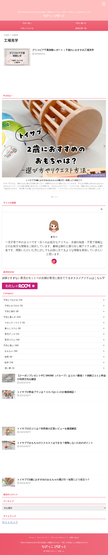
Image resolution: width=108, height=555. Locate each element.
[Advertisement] (54, 413)
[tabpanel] (54, 147)
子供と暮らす (81, 23)
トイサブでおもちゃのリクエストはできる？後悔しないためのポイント (55, 442)
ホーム (31, 537)
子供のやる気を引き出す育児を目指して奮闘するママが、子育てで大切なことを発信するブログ (54, 543)
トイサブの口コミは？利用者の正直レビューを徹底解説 (46, 428)
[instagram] (54, 261)
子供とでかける (27, 28)
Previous (4, 146)
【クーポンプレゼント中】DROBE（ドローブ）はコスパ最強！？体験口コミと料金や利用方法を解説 (54, 180)
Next (103, 146)
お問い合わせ (74, 537)
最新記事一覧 (81, 28)
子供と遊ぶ (27, 23)
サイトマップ (10, 522)
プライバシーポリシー (58, 537)
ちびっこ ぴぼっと (54, 15)
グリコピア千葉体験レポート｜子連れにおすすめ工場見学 (63, 49)
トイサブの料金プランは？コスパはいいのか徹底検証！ (46, 392)
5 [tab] (57, 197)
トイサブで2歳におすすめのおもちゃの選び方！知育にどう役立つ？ (53, 479)
